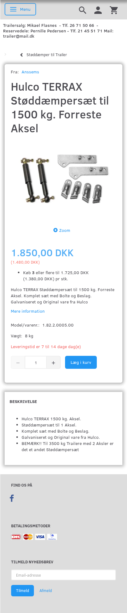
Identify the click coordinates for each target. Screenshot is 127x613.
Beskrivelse (23, 401)
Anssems (30, 72)
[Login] (98, 9)
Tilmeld (22, 590)
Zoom (64, 230)
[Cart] (113, 9)
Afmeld (45, 590)
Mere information (28, 311)
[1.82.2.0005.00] (63, 179)
